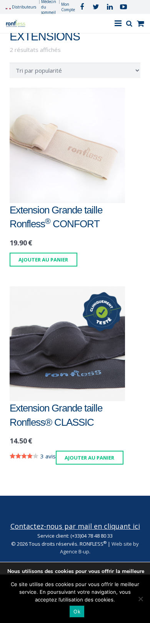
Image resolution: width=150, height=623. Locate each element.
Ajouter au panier (43, 259)
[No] (140, 599)
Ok (76, 611)
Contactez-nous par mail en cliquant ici (75, 526)
